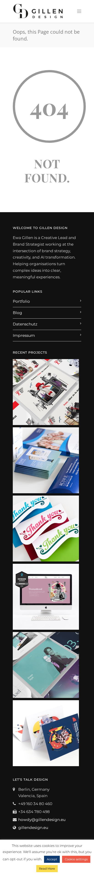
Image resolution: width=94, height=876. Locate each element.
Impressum (24, 335)
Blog (17, 312)
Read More (47, 868)
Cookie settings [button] (76, 859)
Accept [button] (52, 859)
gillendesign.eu (33, 827)
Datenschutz (25, 324)
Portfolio (21, 301)
